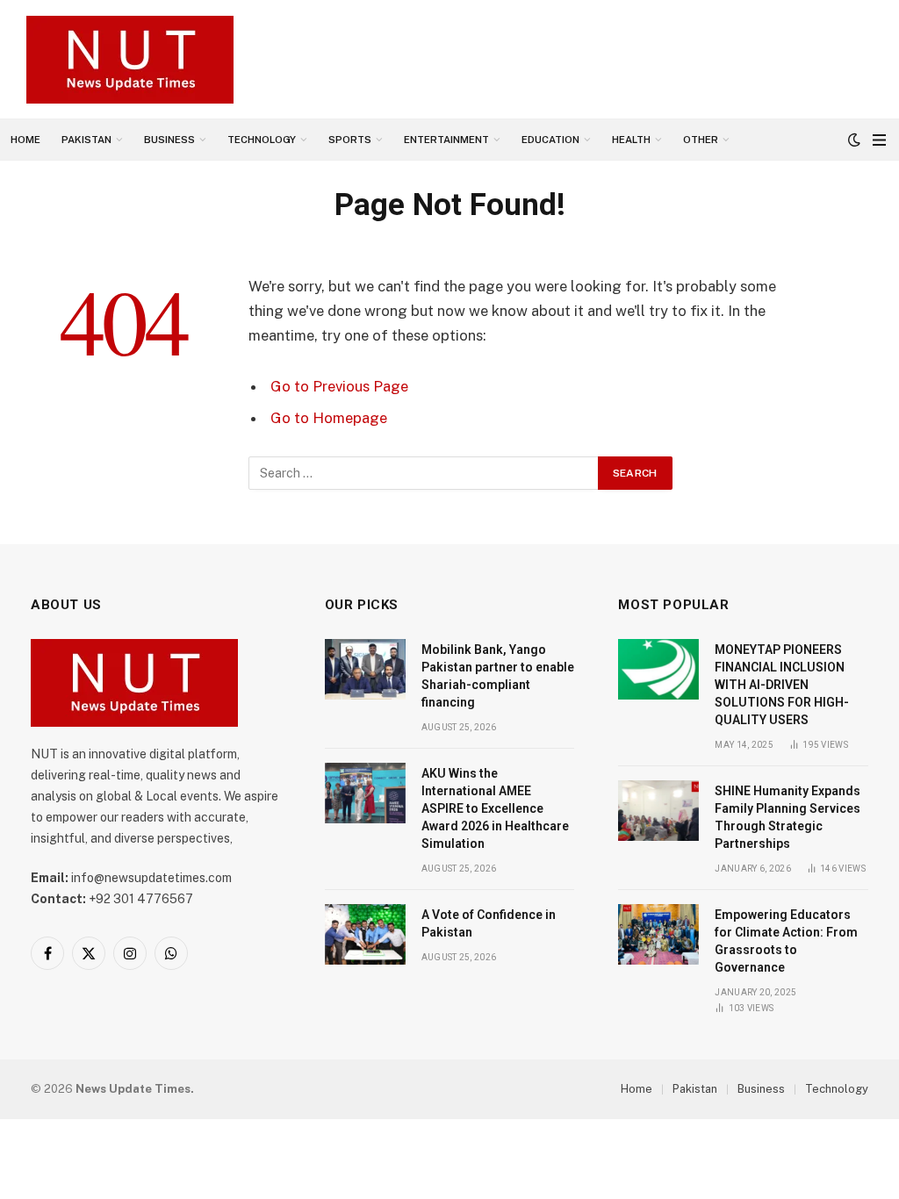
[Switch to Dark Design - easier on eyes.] (854, 140)
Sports (349, 139)
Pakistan (86, 139)
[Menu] (879, 140)
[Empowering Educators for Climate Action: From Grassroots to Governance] (658, 934)
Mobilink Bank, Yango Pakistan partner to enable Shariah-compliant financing (497, 676)
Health (631, 139)
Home (25, 139)
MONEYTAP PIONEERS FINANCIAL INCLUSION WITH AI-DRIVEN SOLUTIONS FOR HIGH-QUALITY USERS (782, 685)
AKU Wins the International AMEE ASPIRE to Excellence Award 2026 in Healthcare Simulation (495, 808)
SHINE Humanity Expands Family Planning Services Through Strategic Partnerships (787, 817)
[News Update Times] (130, 59)
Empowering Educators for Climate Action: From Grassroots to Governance (786, 941)
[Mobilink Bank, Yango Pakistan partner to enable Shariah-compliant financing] (365, 669)
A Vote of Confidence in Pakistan (488, 923)
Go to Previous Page (339, 386)
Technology (261, 139)
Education (550, 139)
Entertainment (446, 139)
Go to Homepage (328, 418)
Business (169, 139)
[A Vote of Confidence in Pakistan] (365, 934)
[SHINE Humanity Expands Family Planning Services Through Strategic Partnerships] (658, 810)
